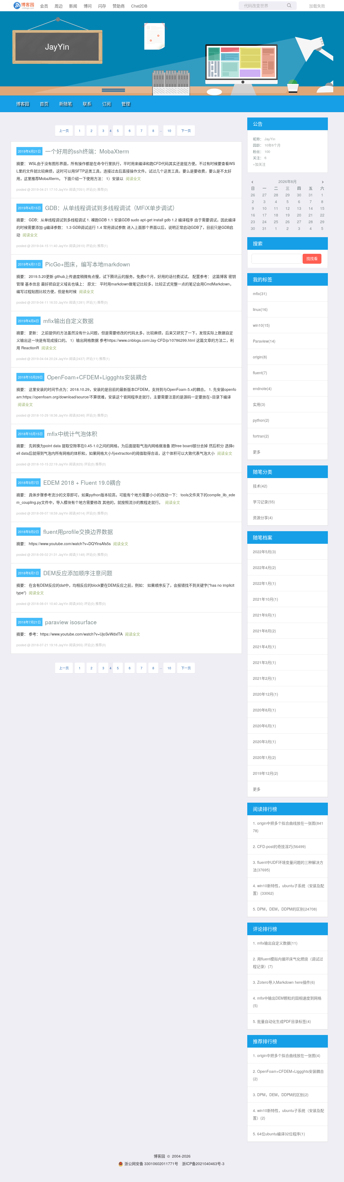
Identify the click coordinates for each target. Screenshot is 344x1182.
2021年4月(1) (264, 646)
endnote (262, 388)
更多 (256, 451)
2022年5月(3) (264, 551)
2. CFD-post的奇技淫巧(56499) (279, 846)
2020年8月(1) (264, 710)
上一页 (64, 130)
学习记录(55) (264, 501)
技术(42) (260, 486)
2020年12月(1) (265, 694)
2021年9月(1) (264, 615)
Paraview (264, 341)
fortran (261, 436)
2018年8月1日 (28, 573)
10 (169, 130)
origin (260, 356)
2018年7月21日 (29, 622)
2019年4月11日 (29, 264)
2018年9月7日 (28, 482)
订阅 (106, 104)
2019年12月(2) (265, 773)
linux (260, 309)
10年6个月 (272, 145)
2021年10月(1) (265, 599)
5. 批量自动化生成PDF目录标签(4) (282, 1021)
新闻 (73, 6)
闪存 (102, 6)
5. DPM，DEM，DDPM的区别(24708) (285, 909)
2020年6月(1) (264, 725)
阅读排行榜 (265, 808)
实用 (259, 404)
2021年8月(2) (264, 630)
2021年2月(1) (264, 678)
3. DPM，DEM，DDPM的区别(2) (281, 1094)
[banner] (21, 5)
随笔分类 (262, 471)
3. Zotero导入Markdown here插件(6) (284, 982)
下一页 (186, 130)
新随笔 (65, 104)
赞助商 (119, 6)
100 (267, 151)
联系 (87, 104)
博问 (88, 6)
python (261, 420)
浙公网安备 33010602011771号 (151, 1163)
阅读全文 (133, 178)
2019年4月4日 (28, 320)
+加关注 (259, 164)
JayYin (57, 46)
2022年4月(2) (264, 567)
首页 (44, 104)
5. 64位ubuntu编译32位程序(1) (279, 1133)
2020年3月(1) (264, 741)
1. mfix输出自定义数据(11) (275, 943)
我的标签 (262, 279)
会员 (44, 6)
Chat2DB (139, 6)
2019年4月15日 (29, 207)
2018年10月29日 (30, 377)
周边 (59, 6)
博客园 (22, 104)
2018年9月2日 (28, 531)
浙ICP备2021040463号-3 (203, 1163)
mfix (260, 293)
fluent (260, 372)
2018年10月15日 (30, 433)
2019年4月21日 (29, 151)
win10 (261, 325)
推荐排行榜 (265, 1041)
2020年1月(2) (264, 757)
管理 (125, 104)
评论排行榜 (265, 928)
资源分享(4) (263, 517)
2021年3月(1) (264, 662)
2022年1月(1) (264, 583)
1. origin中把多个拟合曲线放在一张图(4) (286, 1055)
